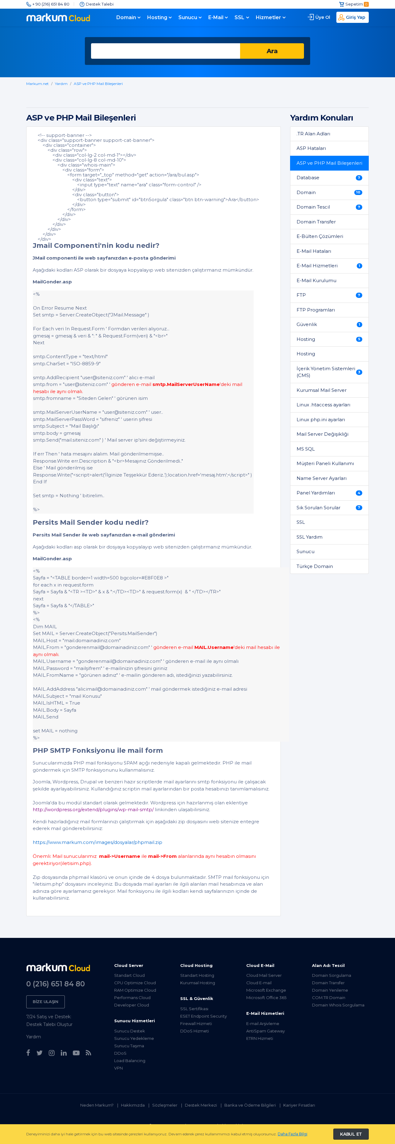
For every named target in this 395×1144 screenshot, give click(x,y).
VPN (118, 1068)
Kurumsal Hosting (197, 982)
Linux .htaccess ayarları (323, 405)
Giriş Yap (355, 17)
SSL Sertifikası (194, 1008)
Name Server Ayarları (322, 478)
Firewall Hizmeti (196, 1023)
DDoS (120, 1053)
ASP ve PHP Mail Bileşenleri (98, 83)
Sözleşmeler (164, 1105)
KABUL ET (351, 1134)
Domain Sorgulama (331, 975)
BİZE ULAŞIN (45, 1001)
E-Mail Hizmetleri (328, 266)
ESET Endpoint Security (203, 1016)
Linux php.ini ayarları (321, 419)
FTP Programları (316, 310)
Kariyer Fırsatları (299, 1105)
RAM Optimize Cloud (135, 990)
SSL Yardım (309, 537)
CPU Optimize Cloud (135, 982)
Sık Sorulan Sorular (328, 508)
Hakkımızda (133, 1105)
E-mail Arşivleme (262, 1023)
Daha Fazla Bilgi (292, 1134)
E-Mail (215, 17)
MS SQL (306, 449)
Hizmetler (268, 17)
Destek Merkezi (201, 1105)
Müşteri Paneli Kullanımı (325, 463)
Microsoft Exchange (266, 990)
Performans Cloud (132, 997)
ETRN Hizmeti (259, 1038)
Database (328, 177)
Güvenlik (328, 324)
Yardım (61, 83)
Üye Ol (322, 17)
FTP (328, 295)
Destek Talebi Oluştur (49, 1024)
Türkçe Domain (315, 566)
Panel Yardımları (328, 493)
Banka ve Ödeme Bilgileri (250, 1105)
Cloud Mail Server (264, 975)
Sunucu (187, 17)
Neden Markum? (97, 1105)
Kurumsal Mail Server (322, 390)
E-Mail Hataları (314, 251)
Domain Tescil (328, 207)
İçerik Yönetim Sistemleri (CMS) (328, 372)
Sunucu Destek (129, 1030)
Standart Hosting (197, 975)
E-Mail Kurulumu (316, 280)
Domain (126, 17)
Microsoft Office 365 (266, 997)
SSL (239, 17)
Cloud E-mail (259, 982)
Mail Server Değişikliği (322, 434)
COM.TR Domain (328, 997)
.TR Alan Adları (313, 134)
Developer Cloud (131, 1004)
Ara (272, 51)
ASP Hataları (311, 148)
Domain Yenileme (330, 990)
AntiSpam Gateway (265, 1030)
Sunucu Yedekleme (134, 1038)
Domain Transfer (316, 222)
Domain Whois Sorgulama (338, 1004)
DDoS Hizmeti (194, 1030)
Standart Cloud (129, 975)
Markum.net (37, 83)
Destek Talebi (100, 4)
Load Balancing (129, 1060)
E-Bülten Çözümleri (320, 236)
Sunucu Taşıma (129, 1045)
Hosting (157, 17)
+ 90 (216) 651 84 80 (50, 4)
